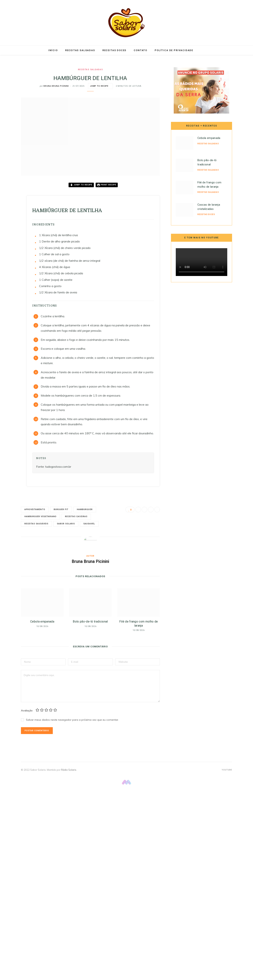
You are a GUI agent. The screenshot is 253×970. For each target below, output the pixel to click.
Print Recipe (108, 185)
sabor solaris (66, 524)
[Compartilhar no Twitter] (11, 205)
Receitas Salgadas (80, 50)
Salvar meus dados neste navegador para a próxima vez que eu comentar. (72, 719)
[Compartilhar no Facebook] (11, 196)
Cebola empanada (42, 621)
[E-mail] (11, 224)
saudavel (89, 524)
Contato (140, 50)
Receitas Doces (114, 50)
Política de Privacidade (174, 50)
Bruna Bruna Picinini (56, 86)
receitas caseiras (76, 516)
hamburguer (84, 509)
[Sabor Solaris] (126, 22)
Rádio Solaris (68, 769)
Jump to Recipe (99, 86)
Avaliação (27, 710)
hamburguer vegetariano (40, 516)
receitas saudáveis (36, 524)
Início (53, 50)
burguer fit (61, 509)
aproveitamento (34, 509)
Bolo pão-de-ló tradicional (90, 621)
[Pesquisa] (201, 50)
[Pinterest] (11, 215)
